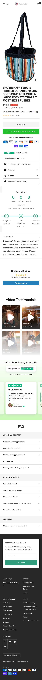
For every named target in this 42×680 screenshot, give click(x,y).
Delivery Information (9, 630)
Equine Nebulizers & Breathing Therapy (30, 608)
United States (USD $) (10, 655)
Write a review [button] (21, 283)
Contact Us (6, 618)
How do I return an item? (11, 484)
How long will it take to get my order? (16, 468)
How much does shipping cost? (14, 442)
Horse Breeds (27, 613)
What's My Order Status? (29, 587)
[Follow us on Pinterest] (5, 646)
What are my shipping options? (14, 455)
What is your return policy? (12, 490)
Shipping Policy (8, 611)
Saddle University (29, 603)
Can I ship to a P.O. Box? (11, 461)
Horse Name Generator (31, 621)
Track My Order (28, 583)
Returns (26, 593)
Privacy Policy (7, 614)
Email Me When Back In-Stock (21, 131)
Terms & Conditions (9, 626)
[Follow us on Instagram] (14, 641)
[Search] (8, 4)
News (25, 617)
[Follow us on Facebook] (5, 641)
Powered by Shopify (22, 661)
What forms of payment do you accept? (17, 503)
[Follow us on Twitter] (9, 641)
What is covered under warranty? (14, 526)
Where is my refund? (10, 497)
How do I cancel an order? (12, 510)
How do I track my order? (11, 448)
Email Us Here (21, 181)
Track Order (6, 603)
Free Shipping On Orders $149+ (13, 108)
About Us (6, 622)
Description (8, 237)
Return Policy (7, 607)
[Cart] (38, 4)
